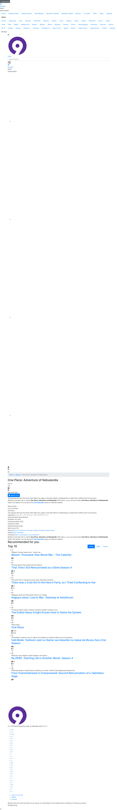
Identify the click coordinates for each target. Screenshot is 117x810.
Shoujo (18, 28)
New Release (39, 13)
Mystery (57, 24)
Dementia (37, 21)
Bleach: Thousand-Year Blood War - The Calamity (41, 554)
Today (91, 546)
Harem (83, 21)
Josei (3, 24)
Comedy (28, 21)
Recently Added (67, 13)
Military (42, 24)
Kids (9, 24)
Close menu (5, 1)
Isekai (108, 21)
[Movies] (60, 219)
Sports (73, 28)
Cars (20, 21)
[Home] (60, 121)
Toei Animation (18, 532)
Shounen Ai (46, 28)
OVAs (95, 13)
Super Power (83, 28)
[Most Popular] (60, 415)
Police (73, 24)
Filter (9, 56)
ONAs (102, 13)
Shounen (36, 28)
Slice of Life (57, 28)
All (12, 730)
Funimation (24, 535)
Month (105, 546)
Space (66, 28)
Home (3, 13)
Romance (94, 24)
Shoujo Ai (26, 28)
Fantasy (68, 21)
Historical (92, 21)
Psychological (83, 24)
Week (98, 546)
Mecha (34, 24)
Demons (46, 21)
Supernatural (94, 28)
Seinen (10, 28)
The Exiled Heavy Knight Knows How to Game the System (46, 612)
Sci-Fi (3, 28)
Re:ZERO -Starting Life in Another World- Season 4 (42, 658)
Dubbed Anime (26, 13)
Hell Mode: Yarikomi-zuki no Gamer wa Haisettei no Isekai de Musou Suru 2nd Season (58, 641)
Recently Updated (52, 13)
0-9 (12, 734)
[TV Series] (60, 317)
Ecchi (61, 21)
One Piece (17, 627)
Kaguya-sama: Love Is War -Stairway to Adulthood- (42, 597)
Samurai (103, 24)
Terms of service (17, 795)
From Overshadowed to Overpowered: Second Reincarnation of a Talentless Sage (57, 674)
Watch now (15, 495)
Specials (109, 13)
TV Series (87, 13)
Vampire (112, 28)
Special (17, 475)
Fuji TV (17, 535)
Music (50, 24)
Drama (54, 21)
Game (76, 21)
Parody (65, 24)
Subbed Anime (14, 13)
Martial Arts (25, 24)
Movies (78, 13)
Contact (14, 799)
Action (3, 21)
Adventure (12, 21)
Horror (100, 21)
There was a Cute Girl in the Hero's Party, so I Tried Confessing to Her (53, 582)
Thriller (104, 28)
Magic (16, 24)
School (111, 24)
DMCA (13, 797)
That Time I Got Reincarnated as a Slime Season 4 (41, 567)
